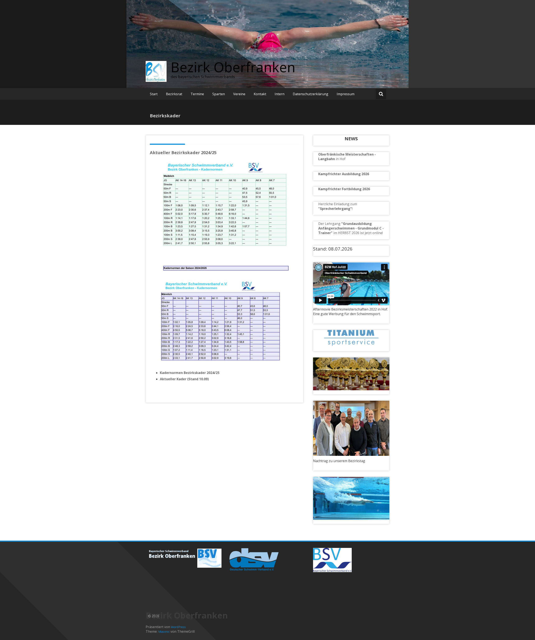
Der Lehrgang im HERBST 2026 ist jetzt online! (351, 228)
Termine (197, 94)
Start (154, 94)
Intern (279, 94)
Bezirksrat (174, 94)
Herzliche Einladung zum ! (337, 206)
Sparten (218, 94)
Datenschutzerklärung (310, 94)
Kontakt (260, 94)
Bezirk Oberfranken (233, 67)
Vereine (239, 94)
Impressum (345, 94)
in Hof (340, 159)
